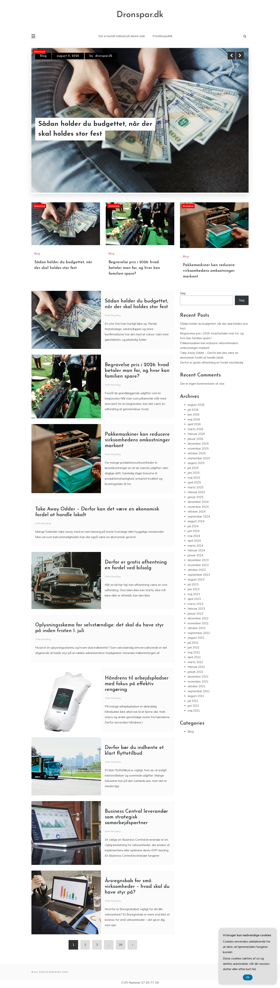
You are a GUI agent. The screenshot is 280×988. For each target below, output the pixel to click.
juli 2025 (193, 430)
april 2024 (194, 502)
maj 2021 (194, 672)
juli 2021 (193, 663)
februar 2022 (196, 629)
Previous (231, 55)
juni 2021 (193, 667)
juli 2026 (193, 371)
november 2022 (198, 585)
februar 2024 (196, 512)
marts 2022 (195, 624)
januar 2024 (195, 517)
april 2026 (194, 386)
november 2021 (198, 643)
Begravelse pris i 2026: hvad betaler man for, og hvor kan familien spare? (134, 229)
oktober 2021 (197, 648)
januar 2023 (195, 575)
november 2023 (198, 527)
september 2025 (199, 420)
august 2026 (196, 366)
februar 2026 (196, 396)
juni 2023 (193, 551)
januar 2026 (195, 401)
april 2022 (194, 619)
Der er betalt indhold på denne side (121, 36)
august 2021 (196, 658)
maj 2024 (194, 498)
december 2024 (198, 464)
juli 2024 (193, 488)
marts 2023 (195, 566)
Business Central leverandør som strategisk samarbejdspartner (136, 779)
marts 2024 (195, 507)
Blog (43, 59)
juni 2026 (193, 376)
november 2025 (198, 410)
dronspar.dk (99, 59)
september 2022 (199, 595)
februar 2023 (196, 570)
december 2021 (198, 638)
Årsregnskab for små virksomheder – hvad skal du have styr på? (137, 848)
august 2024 (196, 483)
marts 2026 (195, 391)
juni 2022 (193, 609)
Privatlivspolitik (162, 36)
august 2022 (196, 599)
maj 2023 (194, 556)
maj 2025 (194, 439)
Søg (183, 255)
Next (240, 55)
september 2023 (199, 536)
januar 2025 (195, 459)
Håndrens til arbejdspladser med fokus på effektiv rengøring (137, 646)
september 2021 (199, 653)
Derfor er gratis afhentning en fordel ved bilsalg (211, 324)
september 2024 (199, 478)
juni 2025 (193, 434)
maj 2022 (194, 614)
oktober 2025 (197, 415)
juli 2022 (193, 604)
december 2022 (198, 580)
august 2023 (196, 541)
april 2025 (194, 444)
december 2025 (198, 405)
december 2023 (198, 522)
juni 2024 (193, 493)
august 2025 (196, 425)
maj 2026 (194, 381)
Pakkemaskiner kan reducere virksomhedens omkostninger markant (99, 134)
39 (120, 906)
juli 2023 (193, 546)
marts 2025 (195, 449)
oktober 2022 (197, 590)
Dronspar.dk (140, 15)
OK (248, 977)
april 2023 (194, 561)
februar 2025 (196, 454)
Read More (233, 134)
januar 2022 (195, 634)
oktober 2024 (197, 473)
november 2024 (198, 468)
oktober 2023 (197, 531)
